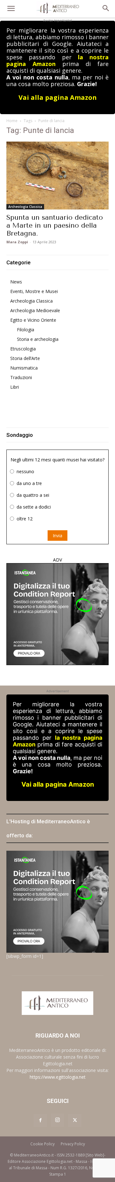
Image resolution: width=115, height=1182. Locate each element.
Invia (57, 535)
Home (12, 120)
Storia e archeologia (37, 339)
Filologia (25, 330)
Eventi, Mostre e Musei (34, 291)
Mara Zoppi (17, 241)
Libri (14, 387)
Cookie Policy (42, 1144)
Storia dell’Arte (25, 358)
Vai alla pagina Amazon (58, 97)
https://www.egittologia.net (58, 1077)
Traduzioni (21, 377)
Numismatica (24, 368)
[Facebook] (40, 1120)
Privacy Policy (73, 1144)
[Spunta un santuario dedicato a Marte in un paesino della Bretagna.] (57, 175)
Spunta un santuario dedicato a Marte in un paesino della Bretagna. (54, 225)
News (16, 282)
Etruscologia (23, 349)
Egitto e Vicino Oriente (33, 320)
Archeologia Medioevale (35, 310)
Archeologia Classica (25, 206)
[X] (74, 1120)
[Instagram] (57, 1120)
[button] (11, 8)
